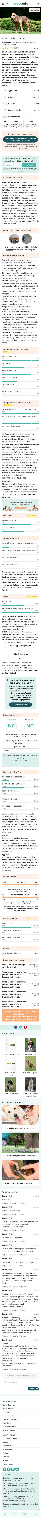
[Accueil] (20, 3)
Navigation (35, 10)
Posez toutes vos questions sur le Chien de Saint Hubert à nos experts (20, 139)
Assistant (35, 1515)
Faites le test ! (20, 508)
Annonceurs (7, 1446)
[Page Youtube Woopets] (17, 1469)
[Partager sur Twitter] (20, 1027)
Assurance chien (9, 1427)
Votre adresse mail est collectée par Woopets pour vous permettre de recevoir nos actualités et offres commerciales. (20, 170)
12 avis (36, 48)
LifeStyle (6, 1412)
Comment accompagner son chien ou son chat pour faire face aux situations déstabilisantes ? (19, 1498)
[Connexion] (38, 3)
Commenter (33, 1389)
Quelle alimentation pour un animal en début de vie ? (18, 1479)
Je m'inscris (29, 165)
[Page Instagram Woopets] (13, 1469)
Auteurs (6, 1442)
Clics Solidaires (24, 1515)
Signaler (23, 1203)
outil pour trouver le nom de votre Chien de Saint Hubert (22, 910)
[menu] (3, 4)
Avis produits (8, 1460)
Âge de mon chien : (21, 747)
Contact (6, 1456)
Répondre (14, 1203)
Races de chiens (9, 1405)
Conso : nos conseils (11, 1419)
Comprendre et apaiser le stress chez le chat (20, 1505)
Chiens (5, 1515)
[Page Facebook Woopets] (4, 1469)
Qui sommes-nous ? (10, 1438)
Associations (8, 1449)
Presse (5, 1453)
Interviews (7, 1423)
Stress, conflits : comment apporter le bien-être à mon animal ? (20, 1484)
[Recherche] (7, 3)
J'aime (6, 1203)
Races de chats (8, 1408)
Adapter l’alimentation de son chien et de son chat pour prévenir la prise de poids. (19, 1491)
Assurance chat (9, 1430)
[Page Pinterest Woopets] (9, 1469)
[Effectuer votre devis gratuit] (20, 693)
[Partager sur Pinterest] (25, 1027)
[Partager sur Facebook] (15, 1027)
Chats (13, 1515)
